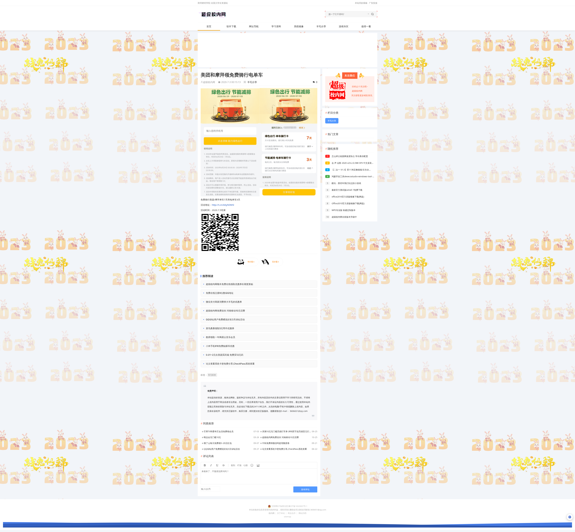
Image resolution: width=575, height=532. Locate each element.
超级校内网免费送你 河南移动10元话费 (280, 437)
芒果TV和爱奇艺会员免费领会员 (218, 431)
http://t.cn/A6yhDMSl (223, 204)
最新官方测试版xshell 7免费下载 (344, 189)
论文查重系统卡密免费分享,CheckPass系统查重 (284, 449)
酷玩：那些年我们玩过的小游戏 (344, 183)
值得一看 (366, 26)
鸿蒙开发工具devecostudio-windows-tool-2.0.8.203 (354, 176)
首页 (208, 26)
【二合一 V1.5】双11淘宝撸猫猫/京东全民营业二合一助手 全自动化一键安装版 (366, 169)
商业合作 (292, 513)
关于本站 (281, 513)
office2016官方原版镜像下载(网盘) (345, 196)
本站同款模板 (361, 2)
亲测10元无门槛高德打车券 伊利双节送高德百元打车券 (286, 431)
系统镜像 (299, 26)
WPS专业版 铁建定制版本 (341, 210)
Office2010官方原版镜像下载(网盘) (345, 203)
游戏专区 (343, 26)
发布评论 (305, 489)
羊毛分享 (321, 26)
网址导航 (254, 26)
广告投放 (373, 2)
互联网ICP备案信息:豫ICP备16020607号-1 (289, 506)
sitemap (287, 516)
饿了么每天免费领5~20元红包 (218, 443)
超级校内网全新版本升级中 (341, 216)
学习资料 (276, 26)
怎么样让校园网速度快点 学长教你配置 (347, 156)
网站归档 (302, 513)
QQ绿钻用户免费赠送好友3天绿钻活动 (222, 449)
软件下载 (231, 26)
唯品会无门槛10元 (212, 437)
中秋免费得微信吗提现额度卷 (275, 443)
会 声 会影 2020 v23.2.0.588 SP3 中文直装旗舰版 (352, 163)
